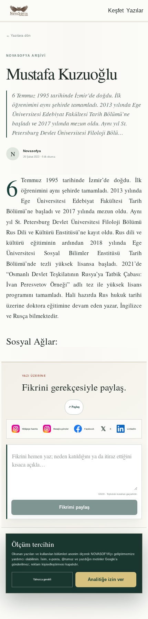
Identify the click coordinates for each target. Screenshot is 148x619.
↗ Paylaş (74, 407)
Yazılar (134, 10)
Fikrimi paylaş (74, 507)
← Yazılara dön (18, 35)
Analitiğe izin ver (106, 579)
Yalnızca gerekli (42, 579)
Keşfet (116, 10)
